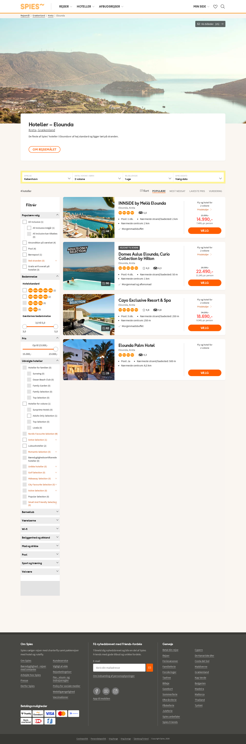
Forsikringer (169, 672)
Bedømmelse (29, 276)
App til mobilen (101, 698)
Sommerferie (169, 694)
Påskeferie (168, 705)
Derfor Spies (28, 686)
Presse (24, 680)
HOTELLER (84, 6)
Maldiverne (201, 666)
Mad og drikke (30, 546)
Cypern (199, 649)
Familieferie (169, 666)
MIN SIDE (199, 6)
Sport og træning (32, 563)
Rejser (166, 655)
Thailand (200, 699)
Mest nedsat (177, 191)
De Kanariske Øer (204, 655)
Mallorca (199, 694)
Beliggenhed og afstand (36, 537)
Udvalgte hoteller (32, 361)
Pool (24, 554)
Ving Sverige (126, 738)
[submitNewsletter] (149, 668)
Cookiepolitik (82, 738)
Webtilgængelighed (64, 691)
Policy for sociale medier (66, 686)
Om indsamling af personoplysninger (114, 676)
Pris (24, 338)
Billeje (165, 683)
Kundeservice (60, 660)
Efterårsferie (169, 699)
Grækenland (46, 130)
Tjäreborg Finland (141, 738)
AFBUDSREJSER (109, 6)
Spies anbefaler (171, 716)
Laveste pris (197, 191)
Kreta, (33, 130)
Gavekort (167, 688)
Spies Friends (170, 722)
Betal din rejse (170, 649)
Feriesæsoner (170, 661)
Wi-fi (24, 529)
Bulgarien (200, 683)
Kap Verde (200, 677)
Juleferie (167, 710)
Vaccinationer (60, 697)
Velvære (27, 571)
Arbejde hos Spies (31, 675)
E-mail (96, 661)
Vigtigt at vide (60, 666)
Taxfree (166, 677)
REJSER (64, 6)
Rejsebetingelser (62, 671)
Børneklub (28, 512)
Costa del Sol (202, 661)
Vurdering (215, 191)
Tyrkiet (198, 705)
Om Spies (26, 660)
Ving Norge (113, 738)
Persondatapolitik (98, 738)
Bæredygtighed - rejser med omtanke (33, 667)
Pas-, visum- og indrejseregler (61, 678)
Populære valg (30, 215)
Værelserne (29, 520)
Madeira (199, 688)
